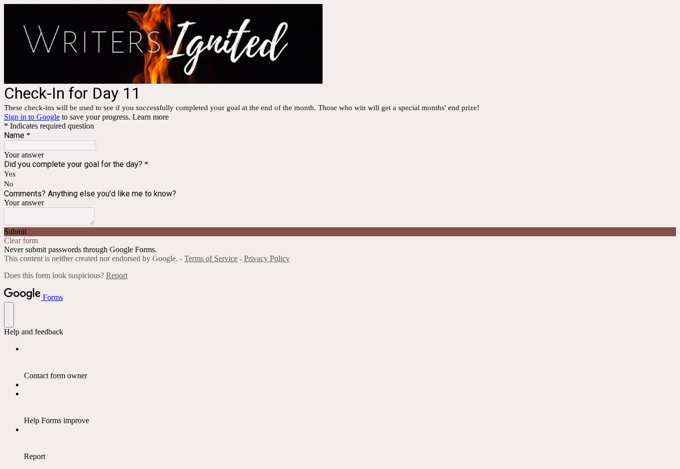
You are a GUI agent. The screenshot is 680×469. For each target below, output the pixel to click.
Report (116, 275)
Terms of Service (210, 258)
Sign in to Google (32, 117)
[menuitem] (350, 362)
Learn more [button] (150, 117)
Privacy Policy (267, 258)
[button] (340, 231)
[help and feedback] (9, 314)
